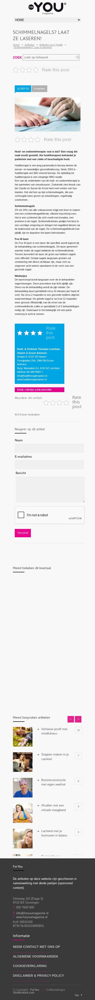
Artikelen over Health (51, 44)
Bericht (21, 473)
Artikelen (29, 44)
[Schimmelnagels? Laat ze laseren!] (47, 114)
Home (16, 44)
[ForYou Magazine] (47, 7)
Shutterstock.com (23, 992)
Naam (19, 440)
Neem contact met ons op (36, 947)
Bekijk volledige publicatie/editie (34, 389)
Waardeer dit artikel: (28, 398)
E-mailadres (23, 456)
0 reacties (39, 88)
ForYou (34, 989)
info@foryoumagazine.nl (32, 913)
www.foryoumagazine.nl (32, 917)
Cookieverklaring (30, 966)
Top (76, 995)
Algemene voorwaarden (35, 956)
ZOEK (17, 57)
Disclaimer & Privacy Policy (38, 975)
